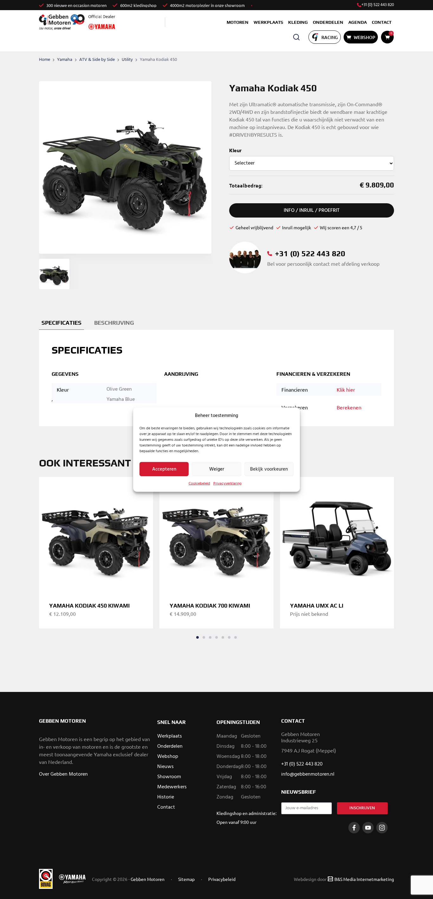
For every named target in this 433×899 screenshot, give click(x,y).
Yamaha (64, 59)
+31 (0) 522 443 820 (377, 5)
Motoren (238, 22)
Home (44, 59)
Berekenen (349, 407)
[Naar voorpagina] (62, 22)
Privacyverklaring (227, 483)
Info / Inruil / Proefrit (311, 210)
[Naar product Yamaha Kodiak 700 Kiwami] (216, 534)
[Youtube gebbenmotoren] (368, 827)
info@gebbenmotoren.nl (307, 774)
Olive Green (119, 389)
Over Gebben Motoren (63, 774)
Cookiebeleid (199, 483)
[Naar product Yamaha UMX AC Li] (337, 534)
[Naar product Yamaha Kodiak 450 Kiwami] (96, 534)
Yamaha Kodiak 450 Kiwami (89, 605)
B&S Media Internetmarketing (364, 879)
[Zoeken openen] (296, 37)
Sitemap (186, 879)
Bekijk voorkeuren (269, 469)
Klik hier (346, 389)
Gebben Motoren (148, 879)
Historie (165, 797)
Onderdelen (328, 22)
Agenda (357, 22)
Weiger (216, 469)
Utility (127, 59)
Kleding (298, 22)
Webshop (167, 756)
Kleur (235, 151)
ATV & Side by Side (97, 59)
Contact (381, 22)
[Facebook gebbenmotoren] (354, 827)
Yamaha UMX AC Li (316, 605)
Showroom (169, 777)
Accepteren (164, 469)
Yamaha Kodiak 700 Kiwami (210, 605)
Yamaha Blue (121, 399)
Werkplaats (268, 22)
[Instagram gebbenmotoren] (382, 827)
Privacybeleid (222, 879)
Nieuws (165, 767)
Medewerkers (172, 787)
